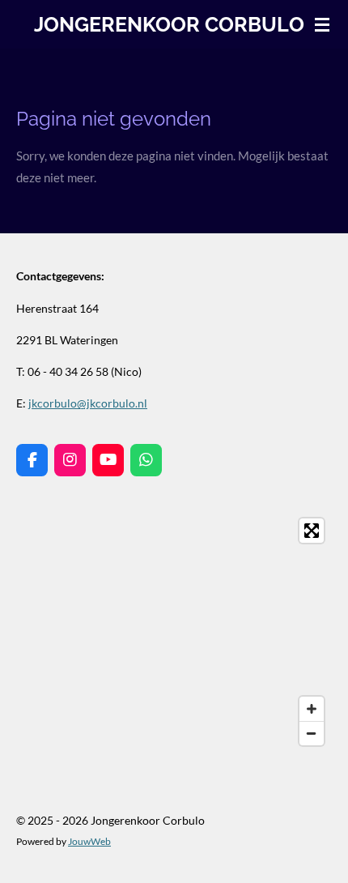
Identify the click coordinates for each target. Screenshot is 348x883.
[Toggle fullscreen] (311, 530)
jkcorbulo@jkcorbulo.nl (87, 403)
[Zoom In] (311, 709)
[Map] (174, 631)
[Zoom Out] (311, 733)
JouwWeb (89, 841)
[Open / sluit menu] (322, 24)
